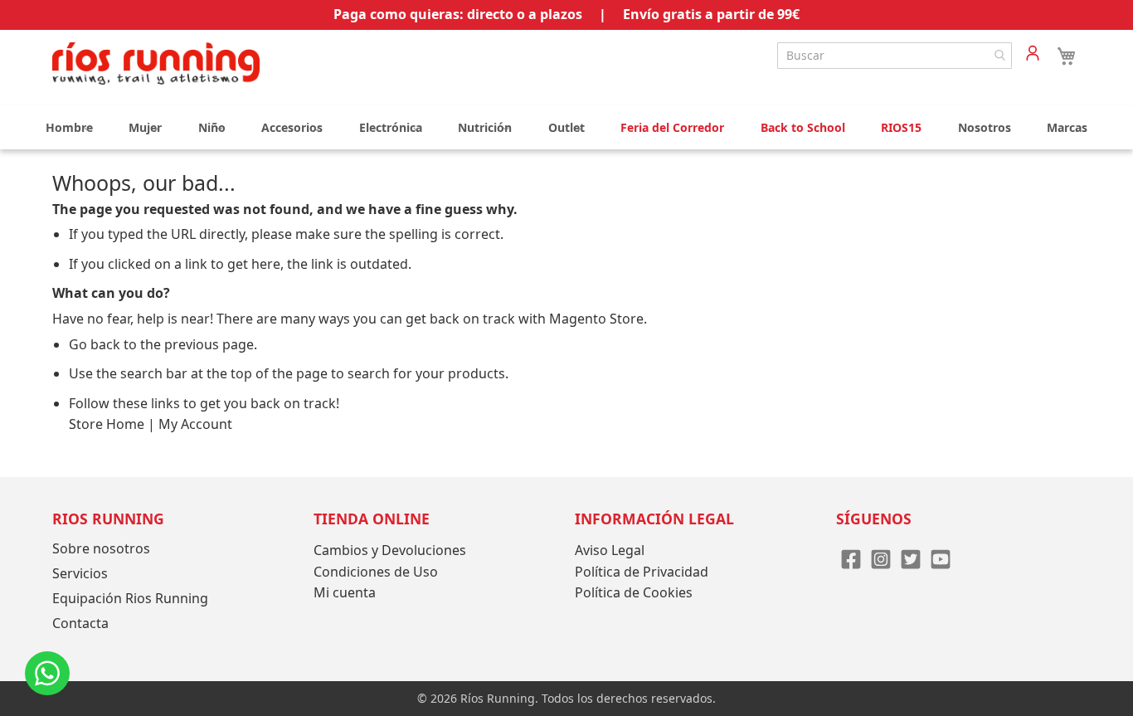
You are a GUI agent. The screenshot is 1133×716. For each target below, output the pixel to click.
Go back (94, 344)
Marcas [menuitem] (1067, 127)
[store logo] (156, 63)
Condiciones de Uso (376, 572)
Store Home (106, 424)
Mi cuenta (345, 592)
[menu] (566, 127)
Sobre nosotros (101, 548)
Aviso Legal (609, 550)
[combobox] (894, 55)
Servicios (80, 573)
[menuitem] (69, 127)
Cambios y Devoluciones (390, 550)
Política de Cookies (634, 592)
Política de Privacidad (641, 572)
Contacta (80, 623)
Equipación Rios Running (130, 598)
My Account (195, 424)
